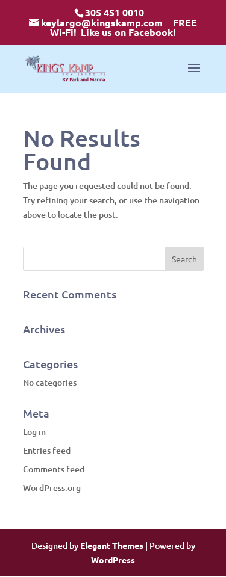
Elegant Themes (111, 545)
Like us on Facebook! (128, 32)
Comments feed (53, 469)
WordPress (113, 559)
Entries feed (47, 450)
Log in (34, 431)
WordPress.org (52, 487)
